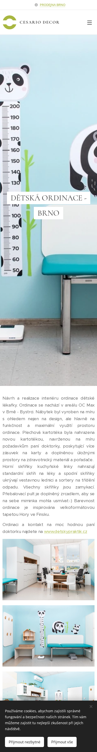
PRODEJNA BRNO (52, 4)
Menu (90, 22)
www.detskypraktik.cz (65, 531)
